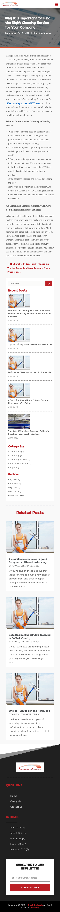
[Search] (48, 283)
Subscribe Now (30, 887)
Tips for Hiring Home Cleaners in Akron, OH (30, 344)
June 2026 (13, 483)
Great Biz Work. (35, 905)
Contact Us (16, 806)
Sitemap (35, 907)
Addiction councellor (18, 463)
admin (12, 32)
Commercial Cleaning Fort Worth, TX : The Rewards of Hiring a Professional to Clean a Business (29, 313)
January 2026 (14, 495)
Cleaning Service (42, 32)
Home (13, 795)
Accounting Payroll (17, 459)
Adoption (12, 467)
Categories (16, 801)
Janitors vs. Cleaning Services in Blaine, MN (29, 372)
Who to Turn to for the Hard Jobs (29, 710)
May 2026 (12, 487)
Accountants (14, 451)
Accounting (14, 455)
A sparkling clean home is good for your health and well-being (28, 560)
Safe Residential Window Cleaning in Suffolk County (30, 636)
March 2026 (13, 491)
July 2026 (12, 479)
